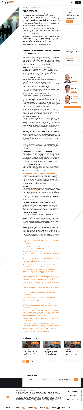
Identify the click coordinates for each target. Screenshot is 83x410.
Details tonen (65, 407)
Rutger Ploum (25, 189)
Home (23, 7)
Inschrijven (69, 21)
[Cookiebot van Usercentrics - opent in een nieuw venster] (8, 408)
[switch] (35, 408)
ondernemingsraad (35, 343)
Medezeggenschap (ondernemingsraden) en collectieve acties (38, 173)
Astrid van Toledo (34, 189)
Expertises (27, 7)
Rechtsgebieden (33, 7)
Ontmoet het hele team (70, 107)
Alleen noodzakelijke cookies (73, 399)
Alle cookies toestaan (72, 391)
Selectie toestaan (72, 395)
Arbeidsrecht (35, 342)
